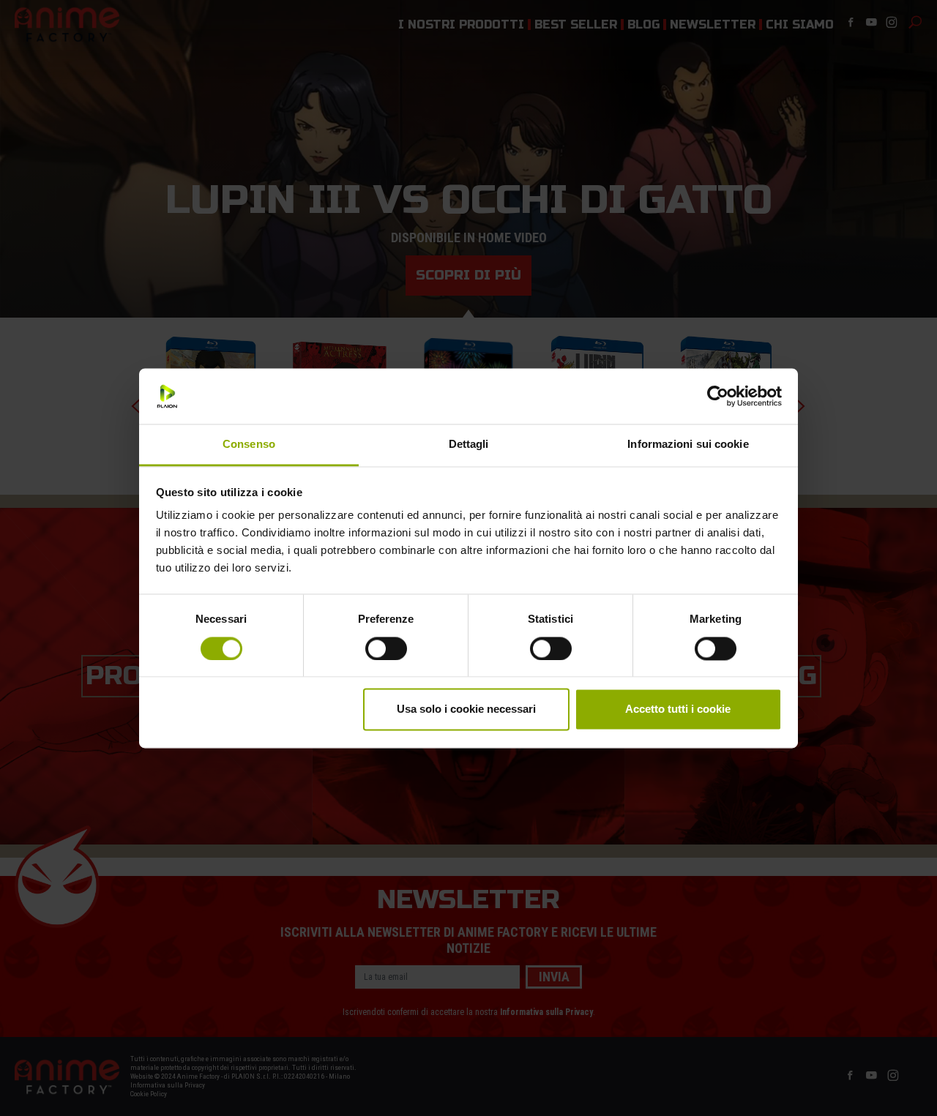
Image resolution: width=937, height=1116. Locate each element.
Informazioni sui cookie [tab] (687, 444)
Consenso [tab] (249, 444)
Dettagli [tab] (469, 444)
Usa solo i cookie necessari (466, 709)
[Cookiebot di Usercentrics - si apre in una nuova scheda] (718, 396)
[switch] (386, 648)
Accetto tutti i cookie (678, 709)
